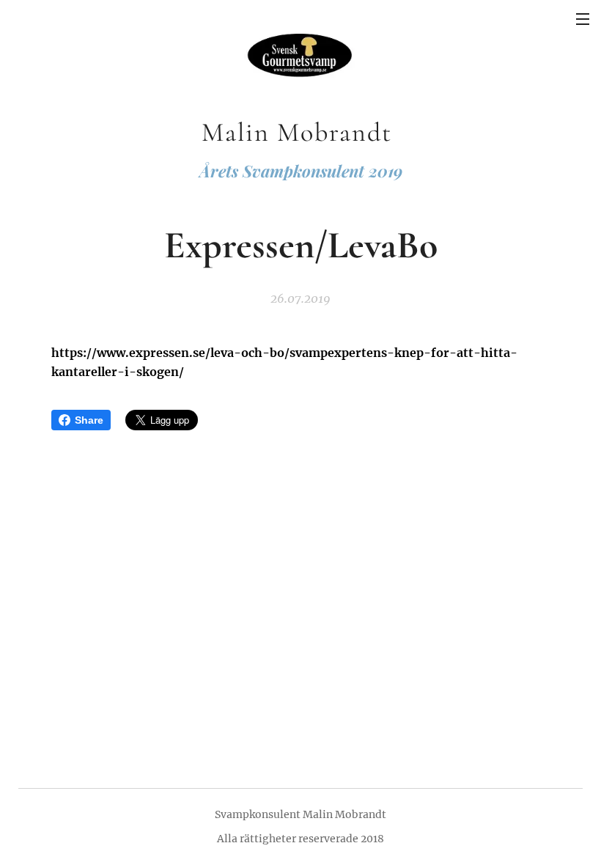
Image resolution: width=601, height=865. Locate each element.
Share (89, 420)
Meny (582, 18)
